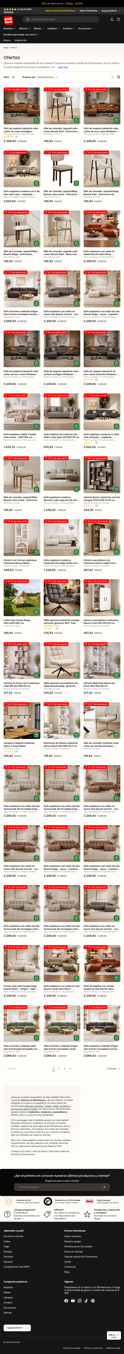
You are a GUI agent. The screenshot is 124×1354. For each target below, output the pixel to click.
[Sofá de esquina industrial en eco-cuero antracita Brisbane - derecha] (102, 349)
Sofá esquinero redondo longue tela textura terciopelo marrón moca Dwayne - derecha (101, 1048)
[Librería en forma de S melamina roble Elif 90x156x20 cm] (22, 660)
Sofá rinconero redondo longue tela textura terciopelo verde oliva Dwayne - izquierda (61, 1048)
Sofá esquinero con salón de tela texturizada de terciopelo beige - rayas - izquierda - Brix (22, 809)
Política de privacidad (71, 1348)
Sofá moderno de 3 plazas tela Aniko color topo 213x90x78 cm (61, 436)
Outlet (67, 1261)
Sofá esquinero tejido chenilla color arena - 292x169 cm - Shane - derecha (20, 437)
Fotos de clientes (73, 1251)
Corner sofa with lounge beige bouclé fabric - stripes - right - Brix (20, 989)
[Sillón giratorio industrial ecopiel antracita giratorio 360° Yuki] (62, 597)
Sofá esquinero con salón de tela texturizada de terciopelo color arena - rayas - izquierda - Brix (62, 928)
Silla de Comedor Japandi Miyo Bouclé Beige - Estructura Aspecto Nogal (21, 254)
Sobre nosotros (72, 1236)
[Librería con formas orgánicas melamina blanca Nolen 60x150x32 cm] (22, 537)
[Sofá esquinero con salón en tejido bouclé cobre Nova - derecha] (102, 228)
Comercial (69, 1266)
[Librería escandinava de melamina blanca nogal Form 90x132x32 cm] (102, 537)
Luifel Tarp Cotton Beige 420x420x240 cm (17, 622)
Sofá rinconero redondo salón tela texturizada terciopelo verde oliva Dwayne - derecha (22, 1048)
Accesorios (10, 1307)
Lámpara (8, 1297)
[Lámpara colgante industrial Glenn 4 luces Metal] (22, 720)
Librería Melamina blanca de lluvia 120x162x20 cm (99, 685)
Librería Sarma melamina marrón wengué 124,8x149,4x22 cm (102, 499)
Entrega (8, 1251)
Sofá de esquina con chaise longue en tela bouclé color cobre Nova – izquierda (99, 989)
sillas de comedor (33, 1106)
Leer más (63, 67)
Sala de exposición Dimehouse (81, 1256)
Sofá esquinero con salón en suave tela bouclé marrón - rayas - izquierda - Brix (62, 314)
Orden (7, 1241)
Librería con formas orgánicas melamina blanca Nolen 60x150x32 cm (20, 563)
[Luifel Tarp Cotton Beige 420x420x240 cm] (22, 597)
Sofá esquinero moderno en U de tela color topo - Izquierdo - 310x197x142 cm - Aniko (22, 194)
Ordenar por (29, 77)
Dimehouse (15, 1342)
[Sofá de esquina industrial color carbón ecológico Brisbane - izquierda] (62, 349)
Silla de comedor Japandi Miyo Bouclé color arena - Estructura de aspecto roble (21, 500)
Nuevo (7, 40)
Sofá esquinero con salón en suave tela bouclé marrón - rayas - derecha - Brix (102, 809)
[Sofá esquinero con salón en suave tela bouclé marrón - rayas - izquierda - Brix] (62, 288)
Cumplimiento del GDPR (16, 1266)
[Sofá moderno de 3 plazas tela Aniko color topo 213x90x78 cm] (62, 411)
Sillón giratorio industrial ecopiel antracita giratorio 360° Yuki (61, 622)
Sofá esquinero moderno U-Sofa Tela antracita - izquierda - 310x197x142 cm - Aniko (101, 437)
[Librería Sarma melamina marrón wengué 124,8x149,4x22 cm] (102, 474)
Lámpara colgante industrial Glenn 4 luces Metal (19, 744)
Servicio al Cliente (13, 1236)
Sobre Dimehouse (88, 10)
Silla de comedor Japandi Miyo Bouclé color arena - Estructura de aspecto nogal (61, 194)
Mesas (7, 1292)
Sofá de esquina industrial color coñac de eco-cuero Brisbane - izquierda (101, 131)
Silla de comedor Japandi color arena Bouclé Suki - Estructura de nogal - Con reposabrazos (61, 131)
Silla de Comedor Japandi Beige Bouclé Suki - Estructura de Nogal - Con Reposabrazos (101, 194)
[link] (27, 1068)
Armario (8, 1302)
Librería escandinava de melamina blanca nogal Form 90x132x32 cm (100, 563)
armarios (64, 1106)
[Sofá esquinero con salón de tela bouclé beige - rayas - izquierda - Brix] (102, 288)
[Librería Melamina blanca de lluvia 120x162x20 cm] (102, 660)
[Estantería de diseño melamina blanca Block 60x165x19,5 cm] (62, 720)
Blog (66, 1271)
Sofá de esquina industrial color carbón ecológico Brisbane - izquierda (61, 374)
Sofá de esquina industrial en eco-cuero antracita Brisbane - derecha (101, 374)
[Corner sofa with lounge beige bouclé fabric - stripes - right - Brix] (22, 963)
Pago (6, 1246)
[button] (118, 19)
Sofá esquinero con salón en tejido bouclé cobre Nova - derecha (99, 254)
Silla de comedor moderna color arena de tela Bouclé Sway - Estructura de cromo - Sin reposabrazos (101, 747)
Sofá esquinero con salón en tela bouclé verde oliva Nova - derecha (62, 989)
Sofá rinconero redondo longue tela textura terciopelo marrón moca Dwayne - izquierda (21, 314)
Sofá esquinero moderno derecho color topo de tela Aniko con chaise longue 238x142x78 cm (62, 502)
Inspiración (21, 40)
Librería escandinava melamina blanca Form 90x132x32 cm (101, 622)
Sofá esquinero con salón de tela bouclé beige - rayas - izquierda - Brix (102, 314)
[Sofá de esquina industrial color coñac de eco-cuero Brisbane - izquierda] (102, 105)
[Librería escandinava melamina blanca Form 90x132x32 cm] (102, 597)
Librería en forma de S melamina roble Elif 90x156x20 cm (21, 685)
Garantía (8, 1261)
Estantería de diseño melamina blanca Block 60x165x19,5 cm (61, 744)
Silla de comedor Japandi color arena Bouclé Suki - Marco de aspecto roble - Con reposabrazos (61, 256)
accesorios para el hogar (24, 1108)
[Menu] (119, 1333)
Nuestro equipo (72, 1241)
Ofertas (8, 1312)
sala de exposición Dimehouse (60, 10)
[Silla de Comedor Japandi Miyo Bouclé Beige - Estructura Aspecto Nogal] (22, 228)
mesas (48, 1106)
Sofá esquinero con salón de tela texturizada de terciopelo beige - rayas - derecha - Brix (62, 809)
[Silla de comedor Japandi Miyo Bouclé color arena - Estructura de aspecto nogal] (62, 169)
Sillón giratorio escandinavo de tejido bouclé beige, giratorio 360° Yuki (61, 686)
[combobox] (61, 19)
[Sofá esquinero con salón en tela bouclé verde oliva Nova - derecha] (62, 963)
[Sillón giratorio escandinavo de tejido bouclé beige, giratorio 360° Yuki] (62, 660)
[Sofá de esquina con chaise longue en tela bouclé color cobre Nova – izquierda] (102, 963)
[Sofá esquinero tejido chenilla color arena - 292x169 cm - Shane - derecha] (22, 411)
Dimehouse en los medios (78, 1246)
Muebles (8, 1287)
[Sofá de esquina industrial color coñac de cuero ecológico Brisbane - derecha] (22, 105)
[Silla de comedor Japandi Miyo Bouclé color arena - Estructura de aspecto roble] (22, 474)
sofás (56, 1106)
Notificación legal (113, 1348)
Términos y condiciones (93, 1348)
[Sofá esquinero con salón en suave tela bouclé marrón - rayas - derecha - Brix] (102, 783)
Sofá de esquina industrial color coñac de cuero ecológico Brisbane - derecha (21, 131)
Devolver (8, 1256)
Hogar (6, 47)
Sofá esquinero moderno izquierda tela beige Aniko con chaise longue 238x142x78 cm (61, 563)
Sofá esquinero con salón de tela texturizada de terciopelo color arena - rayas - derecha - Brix (22, 928)
